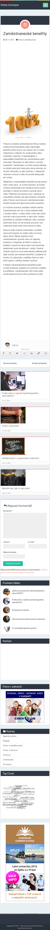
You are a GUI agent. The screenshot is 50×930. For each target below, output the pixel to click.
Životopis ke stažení (20, 610)
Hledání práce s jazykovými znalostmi (20, 458)
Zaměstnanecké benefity (25, 33)
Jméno (6, 542)
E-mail (31, 542)
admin (15, 345)
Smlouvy (7, 755)
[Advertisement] (25, 71)
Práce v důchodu (10, 426)
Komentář (8, 511)
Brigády (6, 741)
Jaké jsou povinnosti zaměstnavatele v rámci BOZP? (28, 592)
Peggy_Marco (19, 137)
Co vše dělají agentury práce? (24, 628)
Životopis (7, 764)
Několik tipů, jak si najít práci (16, 488)
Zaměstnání (8, 759)
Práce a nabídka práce (27, 40)
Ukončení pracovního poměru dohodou (28, 619)
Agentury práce (9, 736)
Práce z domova (10, 750)
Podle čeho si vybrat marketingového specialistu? (20, 394)
